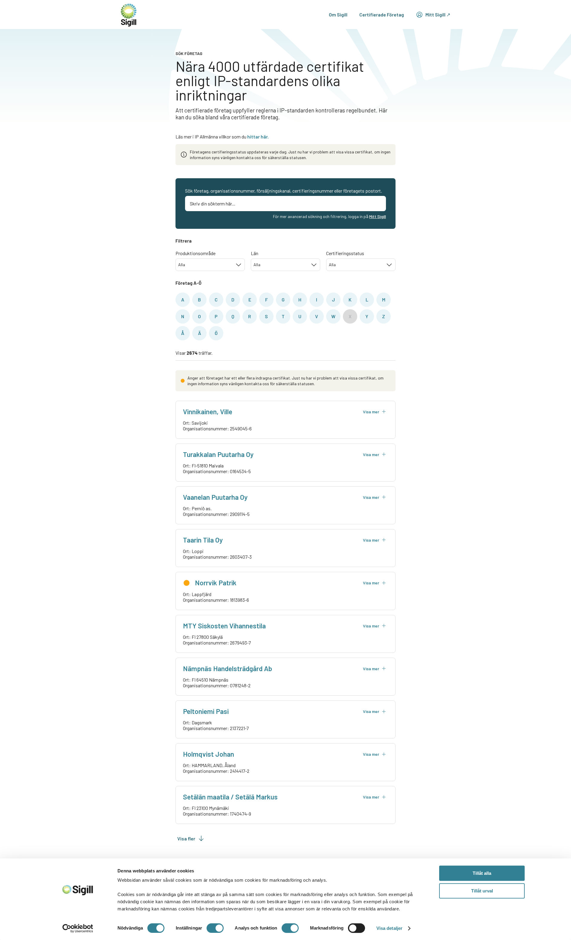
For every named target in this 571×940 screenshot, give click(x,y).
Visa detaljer (389, 928)
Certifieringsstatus (345, 253)
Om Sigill (338, 14)
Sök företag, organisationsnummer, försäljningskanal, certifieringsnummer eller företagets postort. (283, 191)
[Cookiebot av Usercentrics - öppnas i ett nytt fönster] (78, 928)
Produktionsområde (195, 253)
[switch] (215, 928)
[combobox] (210, 264)
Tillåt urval (482, 890)
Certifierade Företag (381, 14)
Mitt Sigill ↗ (437, 14)
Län (254, 253)
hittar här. (258, 136)
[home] (128, 14)
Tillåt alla (482, 873)
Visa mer (371, 411)
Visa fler (186, 838)
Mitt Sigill (377, 216)
